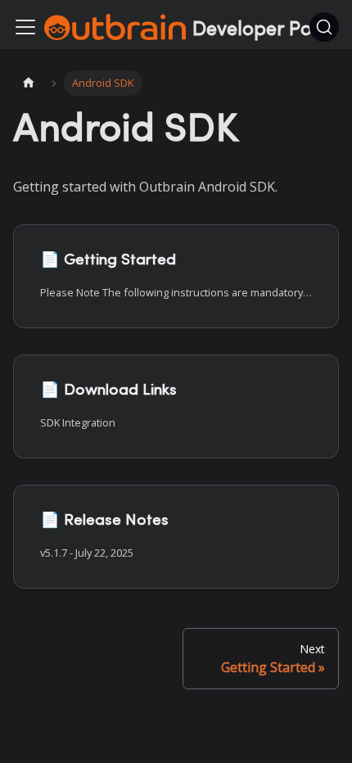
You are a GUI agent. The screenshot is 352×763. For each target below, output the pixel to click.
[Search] (324, 27)
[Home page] (28, 83)
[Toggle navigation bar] (25, 27)
